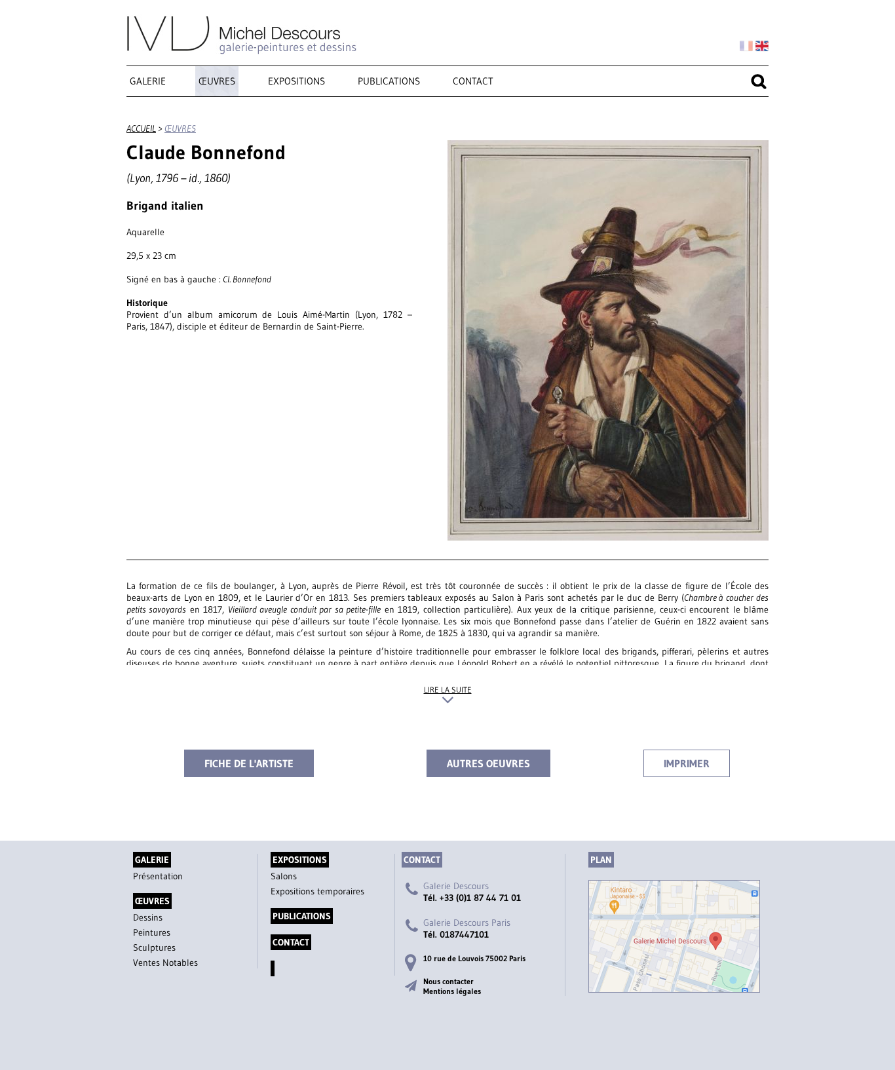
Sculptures (154, 947)
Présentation (158, 876)
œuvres (217, 81)
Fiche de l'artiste (249, 763)
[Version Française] (746, 46)
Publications (389, 81)
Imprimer (687, 763)
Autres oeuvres (488, 763)
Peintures (151, 932)
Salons (284, 876)
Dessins (147, 917)
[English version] (762, 46)
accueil (141, 128)
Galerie (148, 81)
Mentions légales (452, 991)
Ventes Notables (165, 962)
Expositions (296, 81)
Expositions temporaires (317, 891)
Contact (473, 81)
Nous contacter (448, 981)
